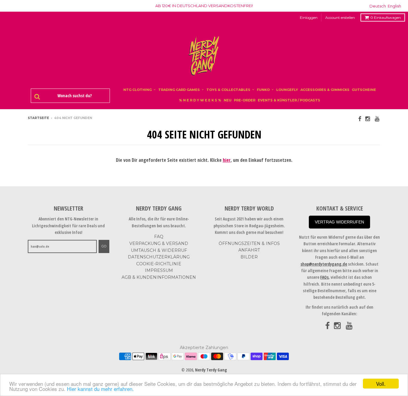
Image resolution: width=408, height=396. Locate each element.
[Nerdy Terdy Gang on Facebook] (359, 118)
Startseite (38, 118)
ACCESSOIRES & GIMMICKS (324, 90)
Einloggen (308, 17)
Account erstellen (340, 17)
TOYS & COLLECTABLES (228, 90)
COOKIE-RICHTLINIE (158, 263)
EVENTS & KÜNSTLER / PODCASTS (289, 100)
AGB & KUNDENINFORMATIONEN (159, 277)
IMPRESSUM (159, 270)
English (394, 6)
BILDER (249, 257)
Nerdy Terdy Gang (211, 370)
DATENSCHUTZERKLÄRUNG (159, 257)
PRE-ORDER (244, 100)
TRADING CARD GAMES (179, 90)
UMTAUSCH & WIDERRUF (159, 250)
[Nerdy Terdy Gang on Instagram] (368, 118)
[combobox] (73, 95)
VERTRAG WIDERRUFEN (339, 222)
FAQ (158, 236)
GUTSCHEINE (364, 90)
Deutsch (377, 6)
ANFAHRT (249, 250)
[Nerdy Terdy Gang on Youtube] (377, 118)
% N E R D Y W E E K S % (200, 100)
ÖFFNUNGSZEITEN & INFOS (249, 243)
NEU (227, 100)
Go (104, 246)
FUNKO (263, 90)
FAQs (324, 277)
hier (227, 160)
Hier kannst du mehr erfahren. (100, 388)
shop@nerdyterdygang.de (323, 264)
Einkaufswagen (385, 17)
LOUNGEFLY (287, 90)
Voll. (381, 383)
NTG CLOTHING (137, 90)
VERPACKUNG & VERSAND (158, 243)
